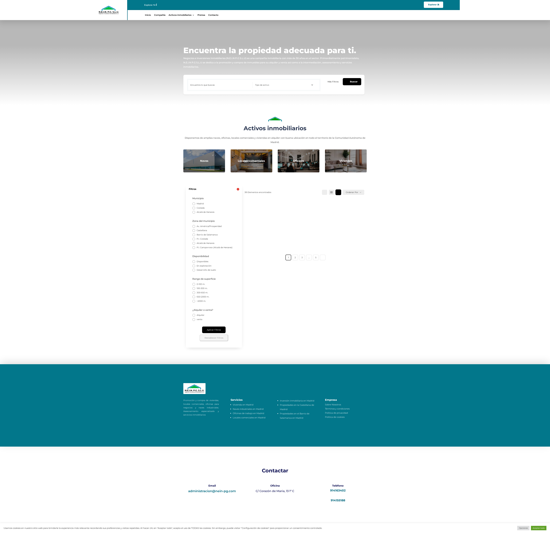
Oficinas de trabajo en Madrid (248, 413)
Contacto (213, 15)
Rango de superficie (204, 279)
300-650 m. (202, 292)
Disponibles (202, 261)
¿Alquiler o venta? (202, 310)
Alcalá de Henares (205, 212)
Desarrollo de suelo (206, 270)
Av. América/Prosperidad (209, 226)
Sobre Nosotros (333, 404)
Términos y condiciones (337, 408)
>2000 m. (201, 301)
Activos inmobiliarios (180, 15)
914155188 (338, 500)
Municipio (198, 198)
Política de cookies (335, 417)
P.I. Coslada (202, 239)
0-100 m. (201, 284)
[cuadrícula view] (324, 192)
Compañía (159, 15)
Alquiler (200, 315)
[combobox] (284, 85)
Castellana (202, 230)
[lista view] (331, 192)
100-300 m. (202, 288)
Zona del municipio (203, 221)
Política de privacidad (336, 412)
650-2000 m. (203, 296)
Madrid (200, 203)
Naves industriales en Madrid (248, 409)
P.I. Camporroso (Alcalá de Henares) (214, 247)
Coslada (201, 208)
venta (199, 319)
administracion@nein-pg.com (212, 491)
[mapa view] (338, 192)
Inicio (148, 15)
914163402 (338, 490)
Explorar (432, 4)
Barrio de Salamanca (207, 234)
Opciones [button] (523, 528)
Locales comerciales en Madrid (249, 417)
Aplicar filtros (214, 330)
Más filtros (333, 81)
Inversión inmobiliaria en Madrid (297, 400)
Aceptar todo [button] (539, 528)
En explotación (204, 265)
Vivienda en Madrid (243, 404)
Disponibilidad (200, 256)
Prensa (201, 15)
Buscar (354, 81)
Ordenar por (352, 192)
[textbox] (262, 85)
